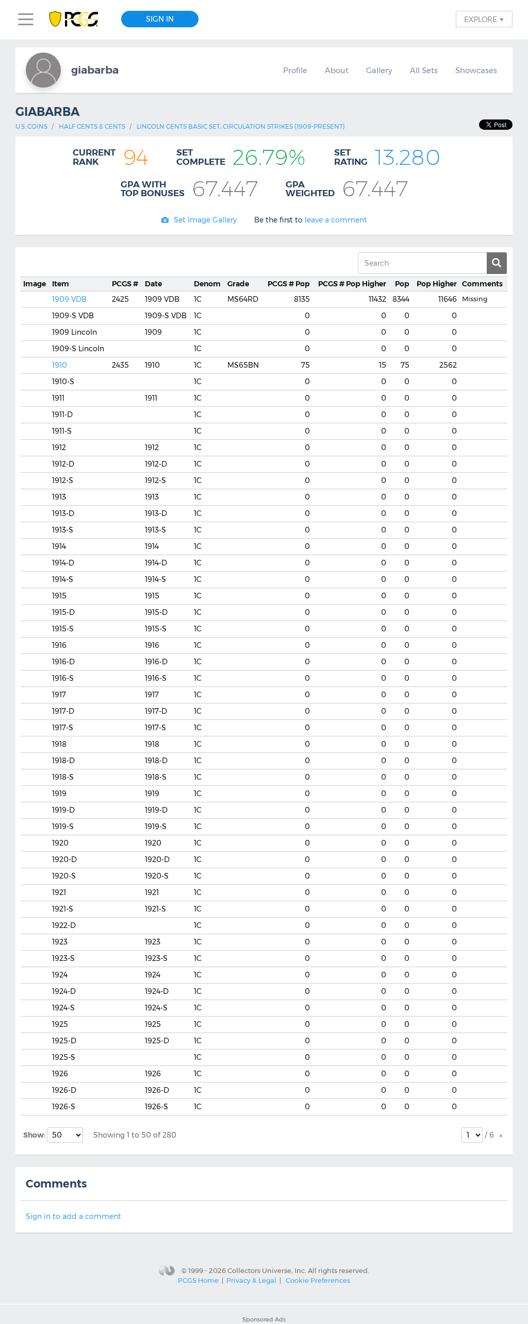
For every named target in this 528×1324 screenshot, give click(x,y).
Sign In (160, 19)
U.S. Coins (31, 126)
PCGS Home (198, 1280)
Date (153, 283)
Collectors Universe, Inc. (266, 1270)
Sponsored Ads (264, 1319)
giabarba (95, 69)
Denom (207, 283)
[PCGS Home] (78, 19)
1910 (59, 365)
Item (60, 283)
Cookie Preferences (318, 1280)
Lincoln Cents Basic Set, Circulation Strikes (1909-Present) (241, 126)
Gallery (379, 70)
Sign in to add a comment (73, 1216)
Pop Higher (352, 283)
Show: (35, 1135)
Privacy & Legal (251, 1280)
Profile (295, 70)
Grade (238, 283)
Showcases (476, 70)
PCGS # (125, 283)
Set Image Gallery (205, 220)
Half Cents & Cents (92, 126)
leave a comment (336, 220)
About (337, 70)
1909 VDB (69, 299)
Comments (482, 283)
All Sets (424, 70)
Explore (484, 19)
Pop (289, 283)
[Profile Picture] (43, 70)
